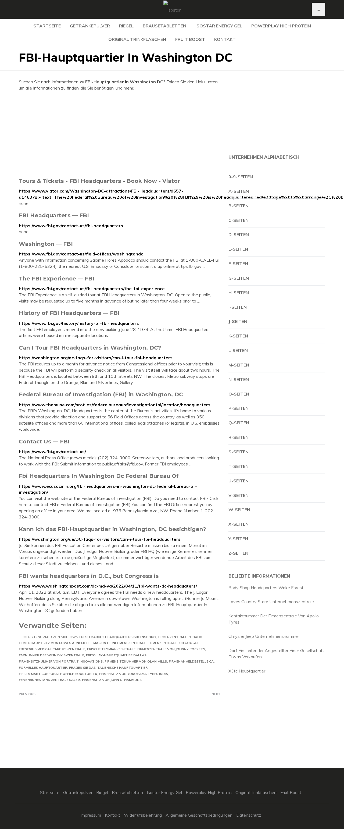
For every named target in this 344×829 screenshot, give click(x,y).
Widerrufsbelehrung (143, 815)
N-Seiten (238, 379)
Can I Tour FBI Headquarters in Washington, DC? (90, 347)
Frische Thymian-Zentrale (111, 649)
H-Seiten (238, 292)
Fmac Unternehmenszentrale (118, 643)
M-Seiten (238, 365)
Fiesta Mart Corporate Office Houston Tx (58, 674)
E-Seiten (238, 249)
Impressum (90, 815)
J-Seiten (237, 321)
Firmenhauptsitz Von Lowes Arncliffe (54, 643)
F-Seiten (238, 263)
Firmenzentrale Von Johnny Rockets (171, 649)
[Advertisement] (119, 134)
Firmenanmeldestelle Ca (191, 661)
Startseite (47, 26)
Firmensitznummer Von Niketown (48, 637)
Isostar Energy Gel (218, 26)
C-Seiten (238, 220)
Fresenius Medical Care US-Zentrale (52, 649)
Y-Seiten (238, 538)
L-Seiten (238, 350)
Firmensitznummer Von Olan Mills (136, 661)
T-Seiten (238, 466)
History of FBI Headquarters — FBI (69, 312)
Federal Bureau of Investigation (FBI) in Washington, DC (101, 394)
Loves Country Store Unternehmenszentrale (271, 601)
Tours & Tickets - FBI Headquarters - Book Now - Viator (99, 180)
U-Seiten (238, 480)
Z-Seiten (238, 553)
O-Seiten (238, 394)
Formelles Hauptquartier (43, 668)
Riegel (126, 26)
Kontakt (225, 39)
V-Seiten (238, 495)
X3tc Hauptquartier (246, 671)
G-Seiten (238, 278)
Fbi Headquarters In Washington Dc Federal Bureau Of (99, 475)
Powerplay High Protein (281, 26)
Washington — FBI (46, 243)
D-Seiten (238, 234)
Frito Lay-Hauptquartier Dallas (116, 655)
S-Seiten (238, 451)
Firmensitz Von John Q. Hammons (112, 680)
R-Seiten (238, 437)
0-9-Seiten (240, 176)
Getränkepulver (90, 26)
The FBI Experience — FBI (56, 278)
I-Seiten (237, 307)
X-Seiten (238, 524)
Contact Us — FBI (44, 441)
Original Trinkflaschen (137, 39)
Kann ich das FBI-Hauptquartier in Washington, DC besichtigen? (112, 529)
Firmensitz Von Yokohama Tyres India (133, 674)
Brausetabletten (164, 26)
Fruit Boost (190, 39)
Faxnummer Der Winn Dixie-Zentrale (51, 655)
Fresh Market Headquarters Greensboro (117, 637)
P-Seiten (238, 408)
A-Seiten (238, 191)
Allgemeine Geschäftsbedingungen (199, 815)
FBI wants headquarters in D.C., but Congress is (89, 575)
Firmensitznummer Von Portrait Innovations (61, 661)
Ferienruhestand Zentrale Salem (49, 680)
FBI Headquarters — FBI (54, 215)
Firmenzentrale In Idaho (180, 637)
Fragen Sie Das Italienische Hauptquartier (108, 668)
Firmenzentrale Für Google (173, 643)
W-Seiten (239, 509)
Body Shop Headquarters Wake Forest (265, 587)
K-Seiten (238, 336)
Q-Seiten (238, 422)
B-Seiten (238, 205)
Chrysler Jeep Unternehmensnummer (263, 636)
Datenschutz (248, 815)
